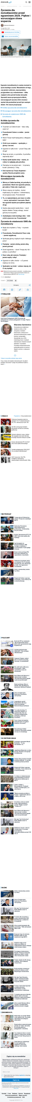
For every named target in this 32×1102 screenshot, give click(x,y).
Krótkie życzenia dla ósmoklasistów (14, 108)
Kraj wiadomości (26, 416)
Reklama (14, 1093)
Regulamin (27, 1093)
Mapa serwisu (23, 1095)
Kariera (20, 1093)
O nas (9, 1093)
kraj (20, 6)
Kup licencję (21, 274)
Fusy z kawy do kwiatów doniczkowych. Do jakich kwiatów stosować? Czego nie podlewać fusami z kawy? (14, 362)
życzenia (10, 280)
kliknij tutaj (16, 1088)
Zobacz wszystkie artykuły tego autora (11, 358)
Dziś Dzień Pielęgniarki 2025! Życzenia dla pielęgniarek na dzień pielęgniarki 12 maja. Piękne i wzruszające (16, 320)
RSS (23, 1097)
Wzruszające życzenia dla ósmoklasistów (16, 111)
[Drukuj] (12, 290)
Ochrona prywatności (11, 1095)
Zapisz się (16, 1080)
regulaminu (22, 1075)
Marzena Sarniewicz (9, 25)
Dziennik (3, 6)
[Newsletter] (4, 290)
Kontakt (4, 1093)
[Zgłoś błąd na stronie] (27, 290)
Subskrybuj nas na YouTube (12, 32)
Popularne (17, 416)
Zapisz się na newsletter (11, 36)
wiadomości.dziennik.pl (12, 6)
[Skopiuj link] (19, 290)
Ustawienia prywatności (14, 1097)
